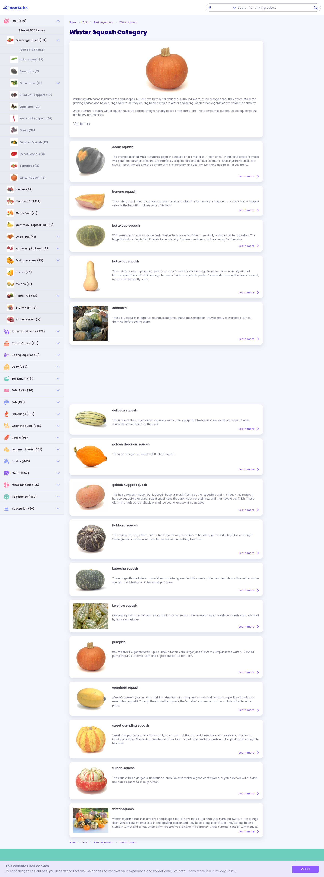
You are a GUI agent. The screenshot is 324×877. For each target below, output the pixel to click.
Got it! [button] (305, 869)
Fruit (85, 22)
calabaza (119, 308)
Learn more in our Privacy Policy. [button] (212, 871)
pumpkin (118, 642)
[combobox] (273, 7)
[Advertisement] (166, 375)
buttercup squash (126, 225)
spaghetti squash (125, 687)
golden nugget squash (129, 485)
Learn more (246, 176)
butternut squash (125, 261)
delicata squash (124, 410)
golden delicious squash (131, 444)
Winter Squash (127, 22)
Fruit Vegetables (103, 22)
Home (72, 22)
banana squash (124, 191)
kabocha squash (125, 568)
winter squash (123, 809)
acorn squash (122, 147)
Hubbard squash (125, 525)
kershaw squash (124, 605)
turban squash (123, 768)
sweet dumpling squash (130, 725)
